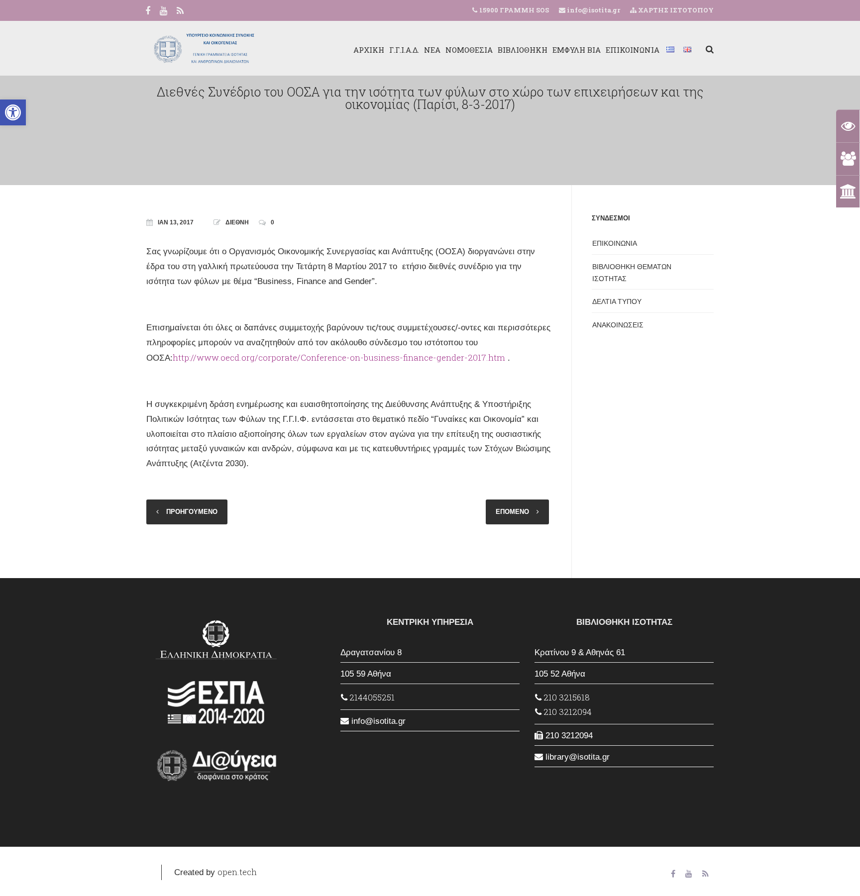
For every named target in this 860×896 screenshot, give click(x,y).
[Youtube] (163, 11)
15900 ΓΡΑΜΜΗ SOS (514, 9)
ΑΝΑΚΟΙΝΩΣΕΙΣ (618, 325)
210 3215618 (565, 697)
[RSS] (180, 11)
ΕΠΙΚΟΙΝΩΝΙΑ (632, 50)
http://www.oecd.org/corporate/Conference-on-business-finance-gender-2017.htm (339, 357)
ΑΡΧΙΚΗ (368, 50)
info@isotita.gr (592, 9)
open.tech (237, 872)
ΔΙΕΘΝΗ (237, 222)
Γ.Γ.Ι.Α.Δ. (404, 50)
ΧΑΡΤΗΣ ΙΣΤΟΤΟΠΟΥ (675, 9)
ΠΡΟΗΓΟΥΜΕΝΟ (191, 511)
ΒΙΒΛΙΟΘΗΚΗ (522, 50)
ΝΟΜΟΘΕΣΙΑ (469, 50)
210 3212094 (566, 711)
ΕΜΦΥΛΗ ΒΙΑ (576, 50)
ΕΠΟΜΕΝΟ (512, 511)
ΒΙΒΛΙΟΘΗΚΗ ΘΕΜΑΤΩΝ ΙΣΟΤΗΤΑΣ (631, 273)
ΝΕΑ (432, 50)
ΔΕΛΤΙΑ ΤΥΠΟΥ (617, 301)
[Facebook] (147, 11)
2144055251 (371, 697)
